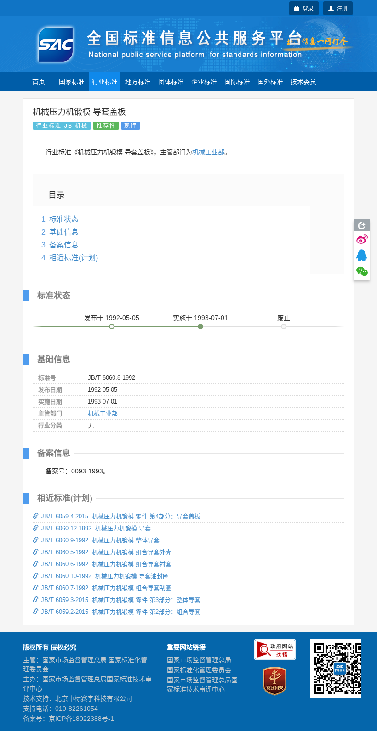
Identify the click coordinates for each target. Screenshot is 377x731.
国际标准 (237, 81)
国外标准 (270, 81)
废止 (283, 317)
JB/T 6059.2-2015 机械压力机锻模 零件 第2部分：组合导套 (120, 611)
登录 (307, 8)
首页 (38, 81)
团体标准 (171, 81)
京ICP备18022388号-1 (81, 718)
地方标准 (138, 81)
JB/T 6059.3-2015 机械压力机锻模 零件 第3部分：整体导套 (120, 599)
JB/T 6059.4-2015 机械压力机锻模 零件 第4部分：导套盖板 (120, 516)
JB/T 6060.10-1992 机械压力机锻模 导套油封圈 (105, 576)
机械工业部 (208, 152)
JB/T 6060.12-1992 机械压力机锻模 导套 (96, 528)
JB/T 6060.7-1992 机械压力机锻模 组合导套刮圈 (106, 588)
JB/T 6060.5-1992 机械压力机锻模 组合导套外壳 (106, 552)
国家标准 (72, 81)
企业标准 (204, 81)
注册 (341, 8)
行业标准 (105, 81)
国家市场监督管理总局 (199, 660)
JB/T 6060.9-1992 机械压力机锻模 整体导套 (100, 540)
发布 (111, 317)
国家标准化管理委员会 (199, 670)
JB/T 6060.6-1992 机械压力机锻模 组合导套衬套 (106, 564)
